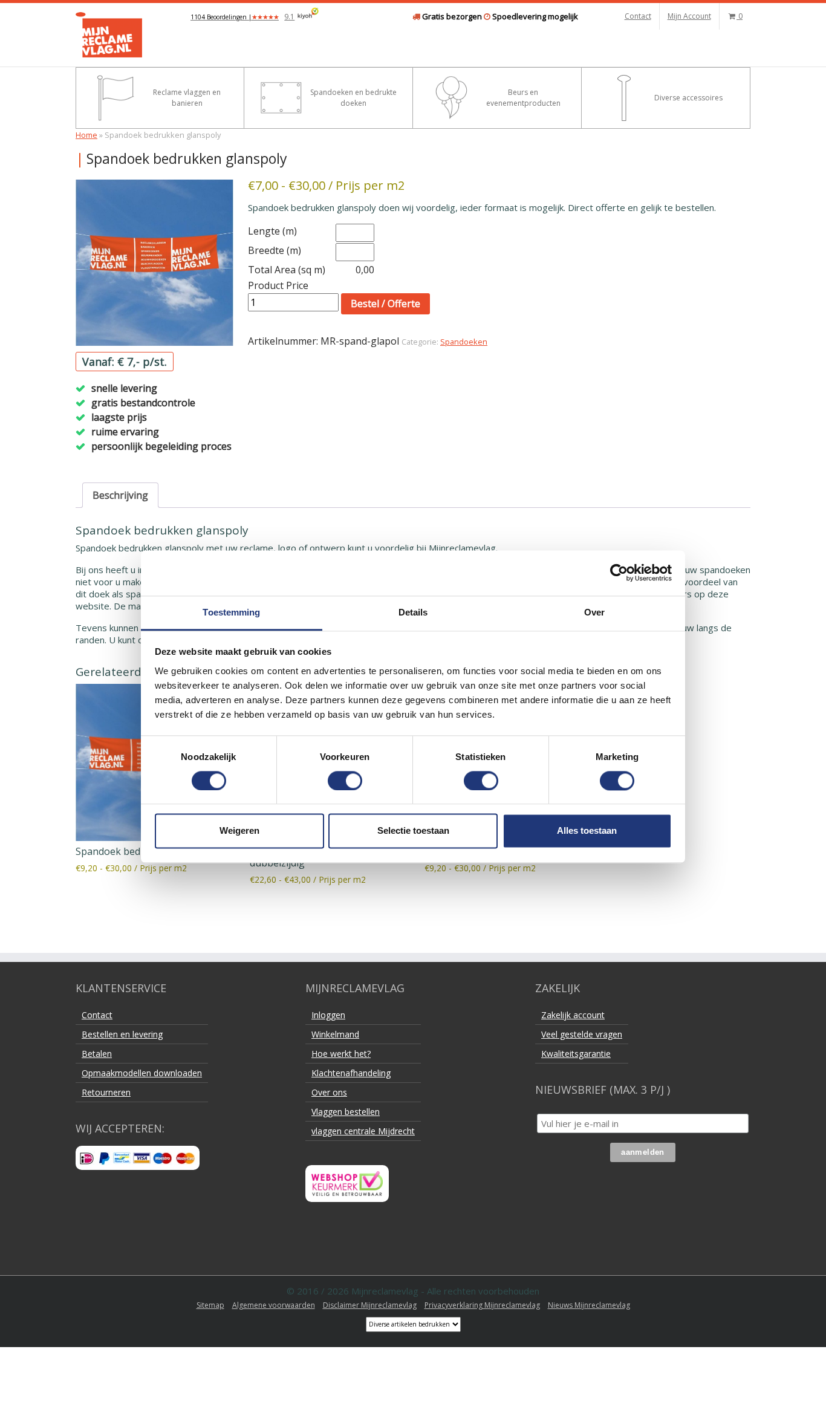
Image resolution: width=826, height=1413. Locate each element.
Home (86, 134)
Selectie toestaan (413, 831)
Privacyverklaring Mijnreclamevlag (482, 1305)
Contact (638, 16)
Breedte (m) (274, 250)
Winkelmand (335, 1034)
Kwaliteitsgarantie (576, 1053)
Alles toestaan (587, 831)
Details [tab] (413, 612)
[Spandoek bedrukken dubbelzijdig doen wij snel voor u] (154, 263)
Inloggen (328, 1015)
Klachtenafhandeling (351, 1073)
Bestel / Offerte (385, 303)
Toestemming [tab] (231, 612)
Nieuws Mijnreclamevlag (589, 1305)
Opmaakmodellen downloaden (142, 1073)
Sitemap (210, 1305)
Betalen (97, 1053)
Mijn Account (689, 16)
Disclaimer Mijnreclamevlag (370, 1305)
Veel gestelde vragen (581, 1034)
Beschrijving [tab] (120, 495)
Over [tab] (594, 612)
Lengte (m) (272, 231)
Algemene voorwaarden (273, 1305)
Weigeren (239, 831)
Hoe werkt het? (341, 1053)
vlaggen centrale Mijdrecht (363, 1131)
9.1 (242, 16)
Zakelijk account (573, 1015)
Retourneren (106, 1092)
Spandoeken (463, 341)
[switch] (345, 780)
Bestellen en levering (122, 1034)
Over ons (329, 1092)
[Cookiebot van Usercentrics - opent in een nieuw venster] (619, 573)
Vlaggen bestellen (345, 1111)
